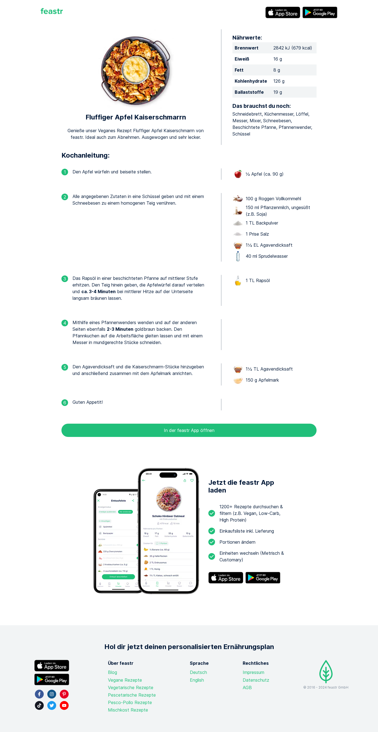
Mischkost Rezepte (128, 710)
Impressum (253, 672)
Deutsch (198, 672)
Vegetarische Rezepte (130, 687)
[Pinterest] (64, 694)
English (197, 680)
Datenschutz (256, 680)
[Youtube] (64, 705)
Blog (112, 672)
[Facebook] (39, 694)
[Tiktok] (39, 705)
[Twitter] (51, 705)
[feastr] (52, 12)
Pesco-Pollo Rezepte (130, 702)
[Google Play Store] (319, 12)
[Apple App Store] (282, 12)
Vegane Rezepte (125, 680)
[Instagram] (51, 694)
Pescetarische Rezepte (132, 695)
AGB (247, 687)
